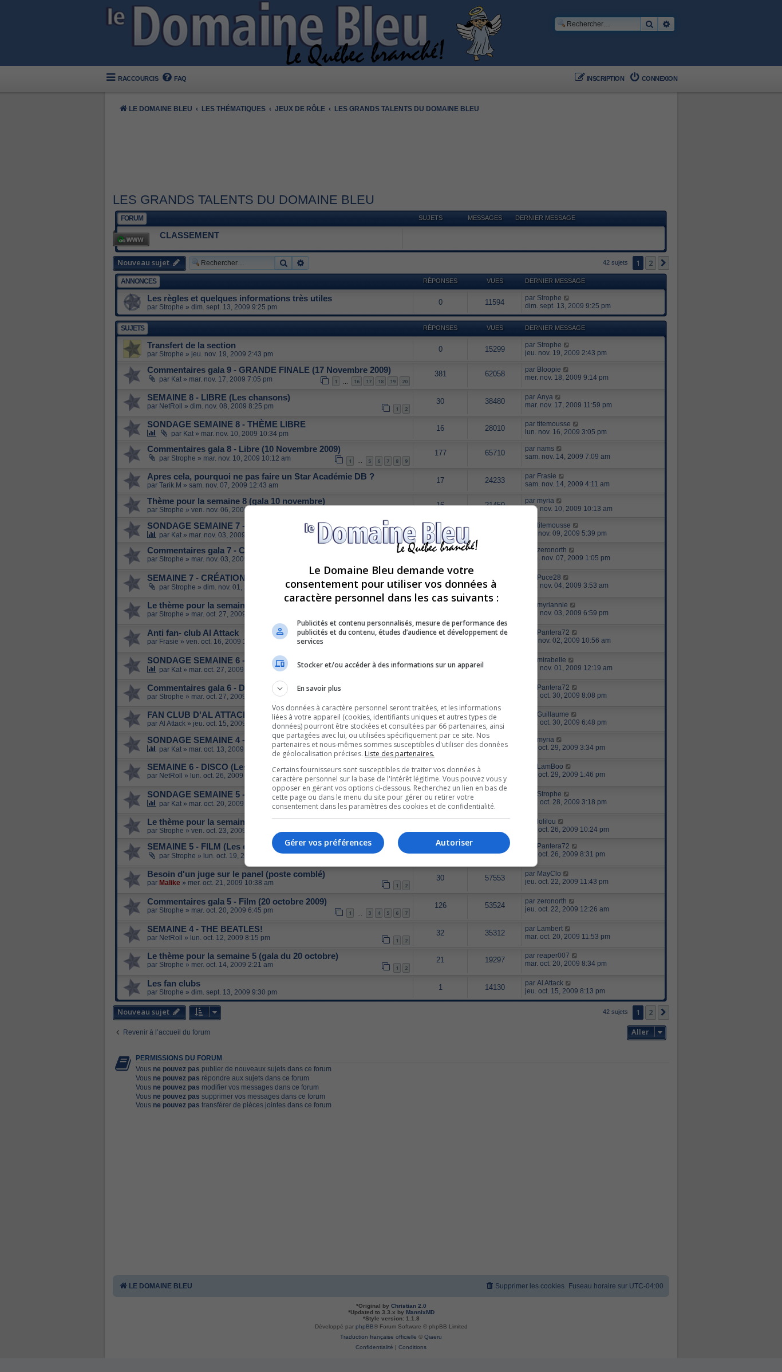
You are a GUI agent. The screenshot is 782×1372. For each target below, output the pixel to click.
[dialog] (391, 686)
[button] (391, 689)
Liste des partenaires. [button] (400, 753)
